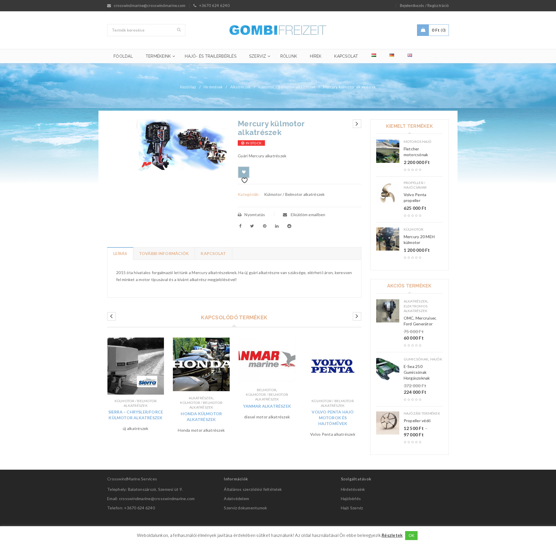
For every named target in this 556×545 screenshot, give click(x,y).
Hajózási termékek (422, 413)
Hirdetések (213, 87)
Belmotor (266, 390)
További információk (164, 253)
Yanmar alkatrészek (267, 406)
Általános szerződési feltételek (253, 489)
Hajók (436, 359)
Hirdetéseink (353, 489)
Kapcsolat (213, 253)
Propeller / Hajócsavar (415, 185)
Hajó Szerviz (352, 507)
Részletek (392, 535)
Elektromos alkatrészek (416, 308)
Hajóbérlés (351, 498)
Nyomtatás (254, 214)
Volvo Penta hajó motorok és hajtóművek (333, 417)
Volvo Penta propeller (415, 197)
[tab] (120, 253)
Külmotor (414, 229)
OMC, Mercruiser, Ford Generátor (420, 321)
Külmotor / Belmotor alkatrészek (287, 87)
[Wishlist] (244, 172)
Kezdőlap (188, 87)
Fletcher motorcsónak (416, 151)
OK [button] (411, 535)
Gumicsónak (416, 359)
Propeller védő (417, 420)
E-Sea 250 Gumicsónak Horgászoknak (417, 372)
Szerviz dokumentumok (245, 507)
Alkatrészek (240, 87)
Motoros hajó (418, 141)
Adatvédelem (236, 498)
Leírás (120, 253)
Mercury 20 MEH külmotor (419, 239)
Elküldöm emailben (307, 214)
